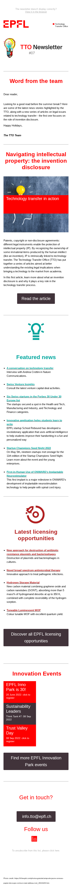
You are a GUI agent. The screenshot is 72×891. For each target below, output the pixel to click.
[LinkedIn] (36, 839)
